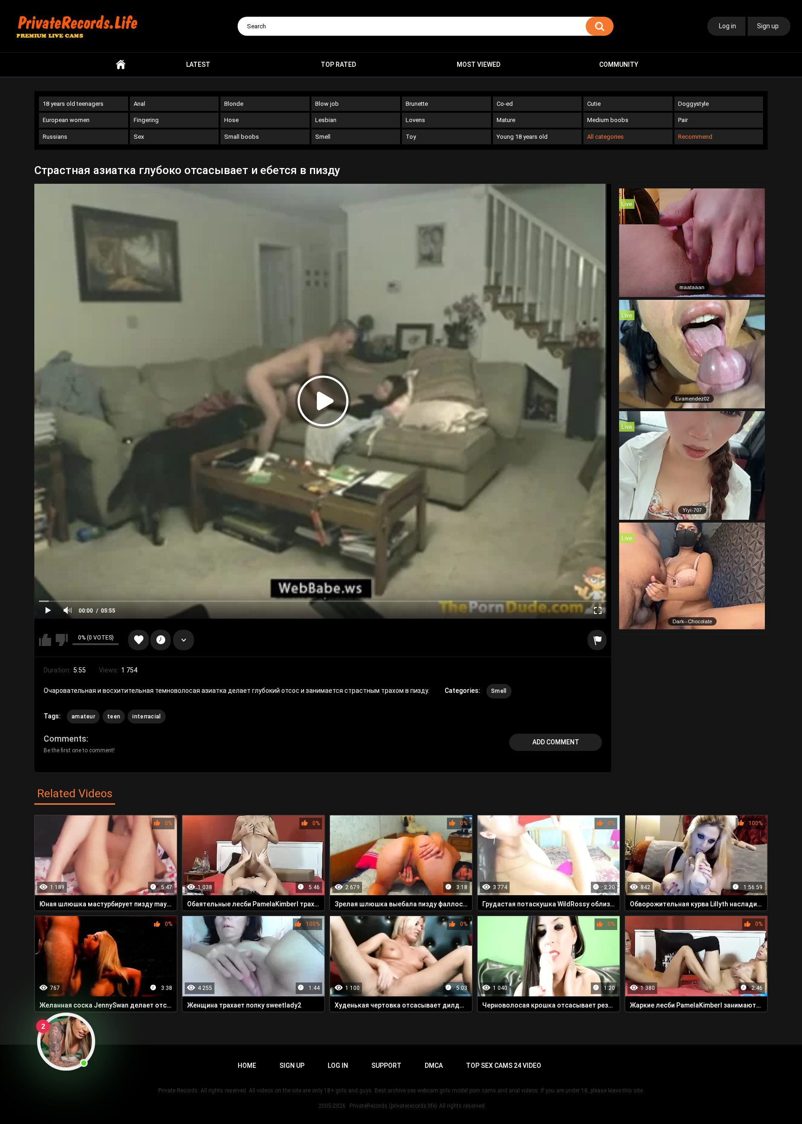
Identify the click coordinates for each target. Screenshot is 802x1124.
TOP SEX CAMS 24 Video (503, 1065)
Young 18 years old (522, 136)
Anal (139, 103)
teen (113, 716)
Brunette (417, 103)
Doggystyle (693, 103)
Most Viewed (478, 64)
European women (66, 119)
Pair (683, 119)
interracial (146, 716)
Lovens (415, 119)
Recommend (695, 136)
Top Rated (338, 64)
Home (120, 65)
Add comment (555, 742)
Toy (411, 136)
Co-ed (505, 103)
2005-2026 (332, 1106)
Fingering (146, 119)
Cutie (594, 103)
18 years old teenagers (73, 103)
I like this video (45, 640)
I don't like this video (62, 640)
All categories (605, 136)
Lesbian (325, 119)
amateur (83, 716)
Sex (139, 136)
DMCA (434, 1065)
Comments (65, 738)
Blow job (327, 103)
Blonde (233, 103)
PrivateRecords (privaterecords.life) (393, 1106)
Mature (506, 119)
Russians (55, 136)
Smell (322, 136)
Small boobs (241, 136)
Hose (231, 119)
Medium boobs (607, 119)
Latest (198, 64)
